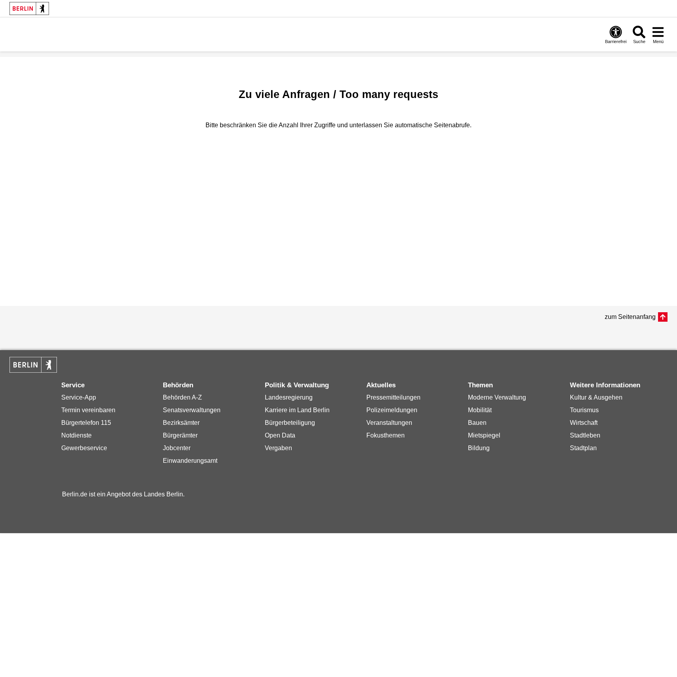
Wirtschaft (584, 422)
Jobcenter (176, 448)
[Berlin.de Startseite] (29, 8)
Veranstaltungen (389, 422)
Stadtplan (583, 448)
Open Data (280, 435)
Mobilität (480, 410)
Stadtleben (585, 435)
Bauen (477, 422)
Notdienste (76, 435)
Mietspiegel (484, 435)
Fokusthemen (385, 435)
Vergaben (278, 448)
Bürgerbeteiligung (290, 422)
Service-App (78, 397)
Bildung (479, 448)
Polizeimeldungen (391, 410)
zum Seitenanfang (630, 316)
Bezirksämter (181, 422)
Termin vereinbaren (88, 410)
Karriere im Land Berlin (297, 410)
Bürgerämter (180, 435)
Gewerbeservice (84, 448)
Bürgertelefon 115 (86, 422)
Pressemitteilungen (393, 397)
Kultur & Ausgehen (596, 397)
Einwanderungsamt (190, 460)
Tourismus (584, 410)
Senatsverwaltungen (192, 410)
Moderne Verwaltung (497, 397)
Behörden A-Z (182, 397)
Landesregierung (289, 397)
